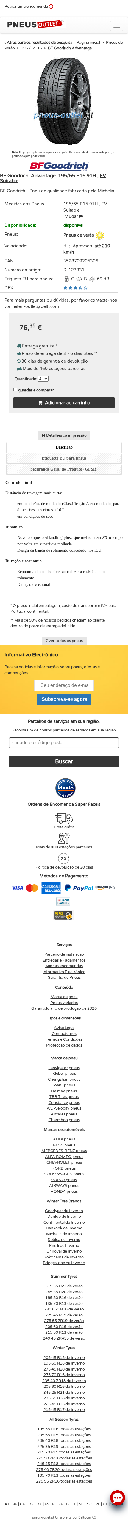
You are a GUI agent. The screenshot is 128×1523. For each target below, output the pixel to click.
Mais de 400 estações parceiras (64, 847)
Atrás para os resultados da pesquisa (39, 42)
